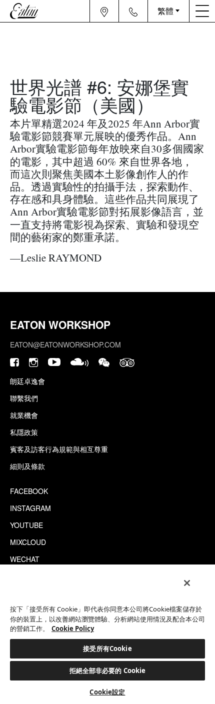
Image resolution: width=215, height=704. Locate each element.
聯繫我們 (24, 398)
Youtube (26, 525)
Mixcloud (28, 542)
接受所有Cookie (107, 648)
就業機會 (24, 415)
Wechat (25, 559)
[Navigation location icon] (104, 11)
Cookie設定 (107, 692)
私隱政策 (24, 432)
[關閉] (187, 583)
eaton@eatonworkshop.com (65, 344)
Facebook (29, 491)
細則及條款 (27, 466)
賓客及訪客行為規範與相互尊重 (59, 449)
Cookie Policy (73, 628)
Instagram (30, 508)
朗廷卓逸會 (27, 381)
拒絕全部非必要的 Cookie (108, 670)
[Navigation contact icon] (133, 11)
